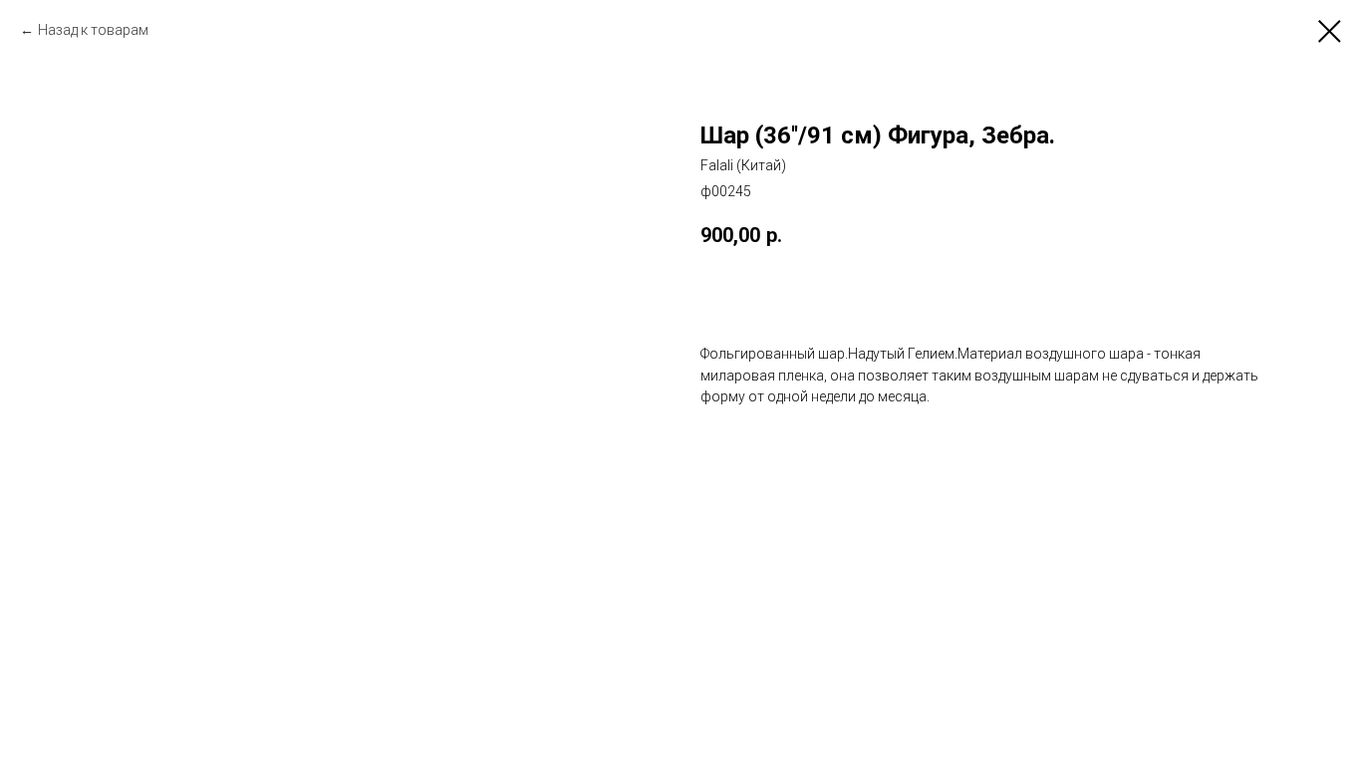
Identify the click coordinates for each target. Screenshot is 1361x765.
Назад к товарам (93, 30)
